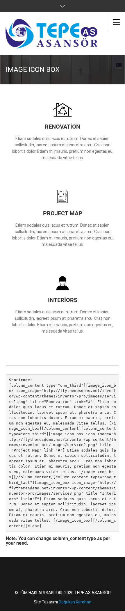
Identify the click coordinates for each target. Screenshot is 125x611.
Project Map (62, 213)
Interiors (62, 299)
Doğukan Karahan (75, 602)
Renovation (62, 126)
